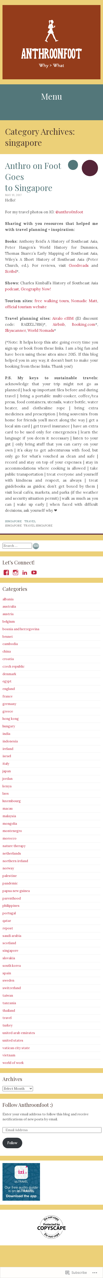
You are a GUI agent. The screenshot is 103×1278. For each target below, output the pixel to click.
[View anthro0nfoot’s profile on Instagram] (15, 572)
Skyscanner (15, 330)
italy (5, 763)
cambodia (10, 644)
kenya (7, 786)
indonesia (10, 741)
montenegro (12, 831)
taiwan (7, 995)
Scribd (10, 271)
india (6, 734)
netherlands (11, 853)
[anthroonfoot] (51, 42)
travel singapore (38, 525)
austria (8, 614)
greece (7, 711)
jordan (7, 779)
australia (9, 606)
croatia (8, 659)
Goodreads (78, 265)
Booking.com (83, 324)
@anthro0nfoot (69, 212)
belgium (8, 621)
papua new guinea (16, 891)
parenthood (11, 898)
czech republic (13, 666)
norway (8, 868)
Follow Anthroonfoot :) (27, 1104)
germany (9, 704)
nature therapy (14, 846)
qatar (6, 921)
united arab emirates (18, 1033)
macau (7, 808)
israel (6, 756)
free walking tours (51, 300)
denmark (9, 674)
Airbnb (59, 324)
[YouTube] (34, 572)
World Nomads (41, 330)
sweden (8, 980)
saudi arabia (11, 936)
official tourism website (26, 306)
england (8, 689)
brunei (7, 636)
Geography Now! (36, 289)
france (7, 696)
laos (5, 793)
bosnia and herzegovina (20, 629)
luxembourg (11, 801)
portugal (9, 913)
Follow (12, 1143)
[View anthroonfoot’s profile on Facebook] (6, 572)
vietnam (8, 1055)
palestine (9, 876)
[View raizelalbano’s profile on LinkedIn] (25, 572)
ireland (7, 749)
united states (12, 1040)
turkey (7, 1025)
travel (30, 521)
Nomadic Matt (84, 300)
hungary (8, 726)
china (6, 651)
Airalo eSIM (63, 318)
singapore (13, 521)
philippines (11, 906)
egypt (7, 681)
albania (8, 599)
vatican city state (16, 1048)
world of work (13, 1063)
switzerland (11, 988)
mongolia (9, 823)
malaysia (9, 816)
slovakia (8, 958)
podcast (12, 289)
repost (7, 928)
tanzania (9, 1003)
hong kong (10, 719)
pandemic (10, 883)
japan (6, 771)
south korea (11, 966)
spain (6, 973)
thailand (8, 1010)
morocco (9, 838)
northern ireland (15, 861)
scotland (9, 943)
